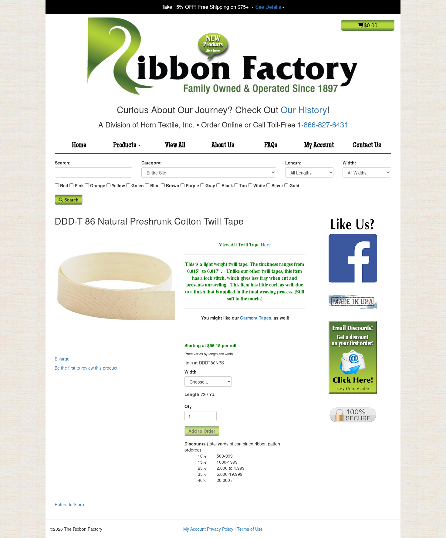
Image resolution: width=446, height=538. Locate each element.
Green (137, 185)
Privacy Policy (220, 529)
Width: (349, 163)
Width (190, 372)
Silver (277, 185)
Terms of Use (250, 529)
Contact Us (367, 145)
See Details (268, 6)
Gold (294, 185)
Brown (172, 185)
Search (71, 200)
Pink (79, 185)
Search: (63, 163)
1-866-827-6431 (322, 124)
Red (64, 185)
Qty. (188, 406)
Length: (293, 163)
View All (175, 145)
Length (191, 394)
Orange (97, 185)
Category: (151, 163)
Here (266, 244)
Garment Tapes (255, 318)
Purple (192, 185)
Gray (210, 185)
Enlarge (62, 359)
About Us (222, 145)
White (259, 185)
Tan (243, 185)
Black (227, 185)
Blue (155, 185)
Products (125, 145)
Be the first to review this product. (87, 368)
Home (79, 145)
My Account (319, 145)
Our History (304, 109)
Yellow (118, 185)
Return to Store (69, 504)
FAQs (270, 145)
